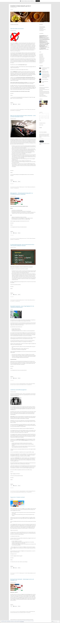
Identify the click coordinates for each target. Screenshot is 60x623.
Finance (12, 384)
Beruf (43, 36)
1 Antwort (11, 309)
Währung (41, 49)
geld (46, 41)
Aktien (30, 383)
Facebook (40, 127)
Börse (40, 38)
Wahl (11, 110)
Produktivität (42, 45)
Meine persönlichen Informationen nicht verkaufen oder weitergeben (25, 619)
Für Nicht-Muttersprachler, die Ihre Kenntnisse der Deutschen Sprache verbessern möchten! (22, 245)
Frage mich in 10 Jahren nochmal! (17, 497)
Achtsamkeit (42, 35)
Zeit (43, 49)
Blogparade (42, 37)
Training (46, 46)
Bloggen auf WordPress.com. (13, 619)
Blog (40, 37)
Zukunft (25, 384)
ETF (10, 384)
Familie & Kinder (22, 109)
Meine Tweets (41, 124)
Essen (47, 38)
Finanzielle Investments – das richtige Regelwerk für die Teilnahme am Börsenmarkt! (22, 306)
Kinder (30, 109)
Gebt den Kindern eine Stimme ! (17, 28)
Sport (47, 45)
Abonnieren (41, 141)
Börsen (32, 383)
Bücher (42, 38)
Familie (40, 39)
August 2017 (40, 61)
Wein (48, 47)
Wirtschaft (43, 48)
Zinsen (45, 49)
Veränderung (21, 612)
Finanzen (15, 384)
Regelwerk (22, 384)
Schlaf (46, 45)
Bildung (29, 109)
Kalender (45, 43)
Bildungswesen (16, 612)
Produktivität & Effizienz (42, 27)
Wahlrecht (13, 110)
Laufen (40, 44)
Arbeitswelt (30, 611)
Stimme (34, 109)
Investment (17, 384)
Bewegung (45, 36)
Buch (45, 37)
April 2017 (40, 62)
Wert (40, 48)
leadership (43, 44)
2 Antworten (11, 499)
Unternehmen (42, 47)
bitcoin (44, 36)
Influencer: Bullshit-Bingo (45, 79)
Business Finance (47, 37)
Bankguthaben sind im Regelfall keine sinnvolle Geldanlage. (45, 68)
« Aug (40, 120)
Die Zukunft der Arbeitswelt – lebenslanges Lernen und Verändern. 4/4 (22, 580)
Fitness (41, 41)
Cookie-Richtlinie (22, 621)
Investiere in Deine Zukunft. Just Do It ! (20, 6)
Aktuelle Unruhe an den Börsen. (43, 96)
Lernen (25, 238)
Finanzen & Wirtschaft (22, 383)
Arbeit (47, 35)
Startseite (11, 9)
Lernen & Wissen (41, 30)
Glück (47, 42)
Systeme (43, 46)
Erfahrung (45, 38)
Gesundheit (42, 42)
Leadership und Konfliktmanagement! (18, 389)
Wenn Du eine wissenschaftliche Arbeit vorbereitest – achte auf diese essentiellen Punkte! (23, 116)
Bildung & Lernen (22, 238)
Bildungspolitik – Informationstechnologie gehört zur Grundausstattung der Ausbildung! (21, 193)
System (40, 46)
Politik (32, 109)
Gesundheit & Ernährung (42, 29)
